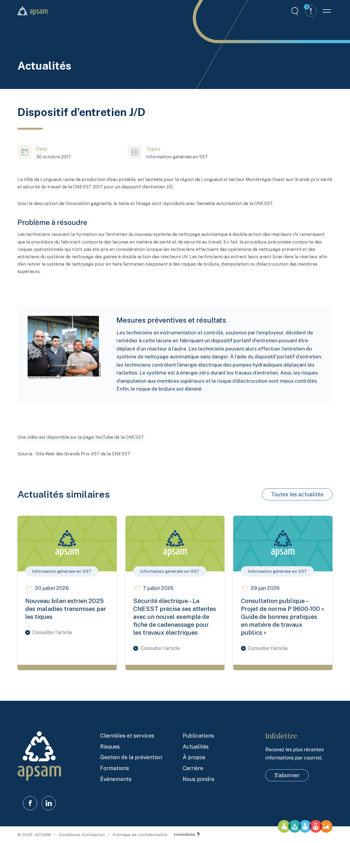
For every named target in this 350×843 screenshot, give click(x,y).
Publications (198, 735)
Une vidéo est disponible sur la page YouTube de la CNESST (81, 437)
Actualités (196, 746)
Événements (116, 779)
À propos (194, 757)
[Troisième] (187, 834)
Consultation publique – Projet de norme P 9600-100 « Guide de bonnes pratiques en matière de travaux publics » (282, 616)
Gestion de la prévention (131, 757)
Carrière (193, 768)
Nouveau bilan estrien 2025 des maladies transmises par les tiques (65, 608)
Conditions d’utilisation (82, 834)
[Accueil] (33, 11)
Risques (110, 746)
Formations (114, 768)
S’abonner (287, 775)
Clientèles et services (127, 735)
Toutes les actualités (297, 494)
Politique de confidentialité (140, 834)
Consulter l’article (52, 632)
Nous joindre (198, 779)
